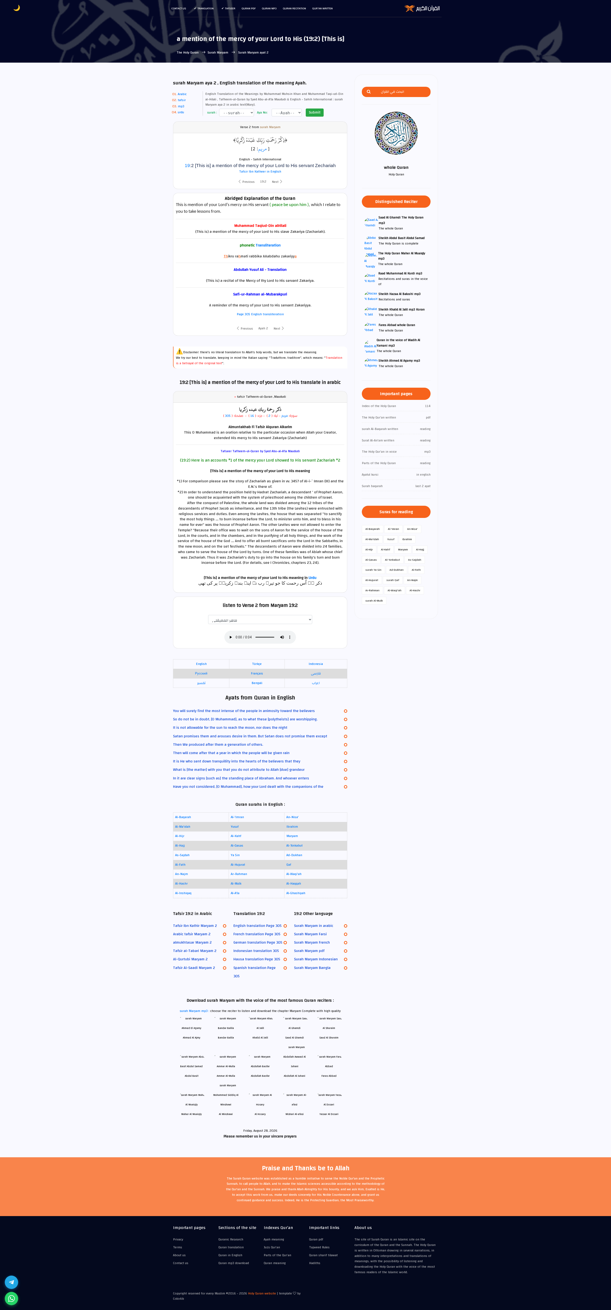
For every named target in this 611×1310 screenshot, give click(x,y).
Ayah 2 (263, 328)
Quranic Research (230, 1239)
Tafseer (230, 8)
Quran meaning (275, 1263)
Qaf (288, 865)
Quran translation (231, 1247)
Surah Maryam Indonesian (316, 959)
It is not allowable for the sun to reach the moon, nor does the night (230, 727)
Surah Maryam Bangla (312, 967)
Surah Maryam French (312, 942)
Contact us (178, 8)
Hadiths (314, 1263)
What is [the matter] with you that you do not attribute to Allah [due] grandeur (239, 769)
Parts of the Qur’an (277, 1255)
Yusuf (235, 827)
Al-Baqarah (183, 817)
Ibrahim (292, 827)
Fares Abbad (329, 1075)
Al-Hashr (181, 884)
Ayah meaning (274, 1239)
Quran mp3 (269, 8)
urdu (181, 112)
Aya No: (262, 112)
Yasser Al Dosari (329, 1114)
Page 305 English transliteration (260, 314)
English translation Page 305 (257, 925)
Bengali (257, 683)
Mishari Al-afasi (294, 1114)
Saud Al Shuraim (328, 1037)
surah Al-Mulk (374, 600)
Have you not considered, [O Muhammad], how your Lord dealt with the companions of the (248, 786)
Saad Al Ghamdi (294, 1037)
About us (179, 1255)
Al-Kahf (236, 836)
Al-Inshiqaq (183, 893)
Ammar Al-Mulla (226, 1075)
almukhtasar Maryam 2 (192, 942)
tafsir (182, 100)
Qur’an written (322, 8)
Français (257, 673)
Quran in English (230, 1255)
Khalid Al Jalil (260, 1037)
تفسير (201, 683)
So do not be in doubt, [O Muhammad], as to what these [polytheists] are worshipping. (245, 719)
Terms (177, 1247)
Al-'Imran (237, 817)
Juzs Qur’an (272, 1247)
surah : (211, 112)
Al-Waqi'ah (293, 874)
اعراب (316, 683)
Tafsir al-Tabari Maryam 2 (194, 950)
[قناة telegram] (11, 1282)
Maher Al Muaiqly (191, 1114)
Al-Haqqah (293, 884)
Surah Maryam (218, 52)
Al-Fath (180, 865)
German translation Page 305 (257, 942)
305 (228, 416)
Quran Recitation (294, 8)
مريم (262, 149)
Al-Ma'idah (182, 827)
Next (275, 182)
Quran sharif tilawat (323, 1255)
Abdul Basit (191, 1075)
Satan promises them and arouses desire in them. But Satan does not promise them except (250, 736)
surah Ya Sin (373, 569)
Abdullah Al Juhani (294, 1075)
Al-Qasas (237, 846)
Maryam (292, 836)
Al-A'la (235, 893)
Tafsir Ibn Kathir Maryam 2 (195, 925)
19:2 (263, 182)
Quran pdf (249, 8)
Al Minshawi (226, 1114)
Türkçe (257, 664)
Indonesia (316, 664)
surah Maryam (270, 127)
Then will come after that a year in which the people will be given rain (231, 752)
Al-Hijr (179, 836)
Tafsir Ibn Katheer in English (260, 172)
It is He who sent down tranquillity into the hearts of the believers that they (236, 761)
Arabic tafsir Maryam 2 (192, 934)
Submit (315, 112)
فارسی (316, 673)
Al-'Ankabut (294, 846)
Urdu (312, 577)
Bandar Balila (226, 1037)
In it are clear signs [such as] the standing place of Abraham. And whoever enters (241, 778)
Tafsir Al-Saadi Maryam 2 (194, 967)
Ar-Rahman (239, 874)
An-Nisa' (292, 817)
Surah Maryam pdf (309, 950)
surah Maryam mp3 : (195, 1011)
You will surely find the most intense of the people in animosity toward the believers (244, 710)
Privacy (178, 1239)
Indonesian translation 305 (256, 950)
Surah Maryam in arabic (313, 925)
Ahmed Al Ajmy (191, 1037)
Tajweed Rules (319, 1247)
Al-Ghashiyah (295, 893)
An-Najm (181, 874)
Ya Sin (235, 855)
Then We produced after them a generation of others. (218, 744)
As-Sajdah (182, 855)
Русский (201, 673)
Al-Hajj (180, 846)
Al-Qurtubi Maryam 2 (190, 959)
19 (187, 165)
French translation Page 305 (256, 934)
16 (251, 416)
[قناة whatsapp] (11, 1298)
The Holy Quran (188, 52)
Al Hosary (260, 1114)
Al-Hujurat (238, 865)
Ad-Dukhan (294, 855)
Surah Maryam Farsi (310, 934)
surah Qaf (392, 580)
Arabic (182, 94)
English (201, 664)
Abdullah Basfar (260, 1075)
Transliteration (268, 245)
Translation (206, 8)
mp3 (181, 106)
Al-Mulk (236, 884)
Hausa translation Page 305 (256, 959)
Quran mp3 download (233, 1263)
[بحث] (369, 92)
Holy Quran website (262, 1293)
